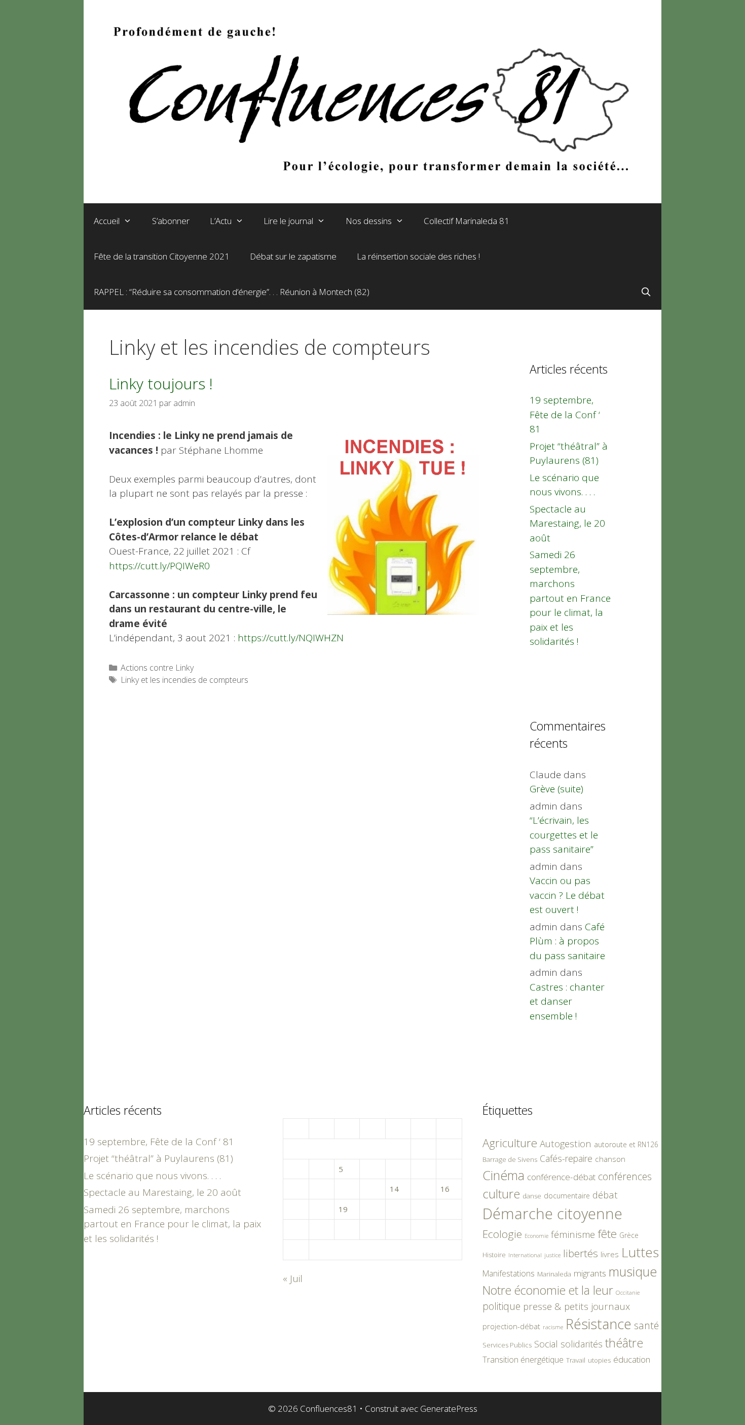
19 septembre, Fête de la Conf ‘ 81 (565, 414)
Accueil (107, 221)
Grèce (629, 1235)
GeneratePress (448, 1408)
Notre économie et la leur (547, 1290)
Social (546, 1344)
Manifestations (508, 1273)
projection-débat (511, 1326)
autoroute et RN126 (626, 1144)
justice (552, 1255)
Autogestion (565, 1143)
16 (445, 1189)
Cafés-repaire (566, 1158)
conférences (625, 1176)
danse (532, 1195)
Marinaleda (554, 1273)
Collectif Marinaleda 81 (466, 221)
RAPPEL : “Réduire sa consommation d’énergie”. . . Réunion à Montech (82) (231, 292)
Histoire (494, 1254)
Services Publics (507, 1345)
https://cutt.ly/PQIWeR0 (159, 565)
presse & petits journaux (576, 1306)
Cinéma (503, 1175)
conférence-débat (561, 1177)
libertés (580, 1253)
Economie (536, 1235)
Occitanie (628, 1292)
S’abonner (171, 221)
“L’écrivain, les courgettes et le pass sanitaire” (564, 835)
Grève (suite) (556, 788)
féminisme (573, 1234)
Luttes (640, 1252)
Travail (575, 1360)
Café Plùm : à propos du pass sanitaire (567, 941)
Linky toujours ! (161, 383)
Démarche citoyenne (552, 1213)
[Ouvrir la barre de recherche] (645, 292)
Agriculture (509, 1143)
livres (610, 1254)
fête (607, 1233)
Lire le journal (288, 221)
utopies (599, 1360)
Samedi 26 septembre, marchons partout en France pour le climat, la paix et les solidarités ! (570, 598)
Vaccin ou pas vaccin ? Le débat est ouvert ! (567, 895)
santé (646, 1325)
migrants (590, 1273)
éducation (631, 1359)
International (525, 1255)
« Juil (293, 1278)
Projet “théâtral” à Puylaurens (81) (158, 1158)
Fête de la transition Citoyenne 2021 (162, 256)
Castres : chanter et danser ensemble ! (567, 1001)
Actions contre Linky (157, 667)
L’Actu (221, 221)
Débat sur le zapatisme (293, 256)
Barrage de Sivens (509, 1159)
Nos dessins (369, 221)
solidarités (582, 1344)
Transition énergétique (523, 1359)
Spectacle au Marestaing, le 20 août (567, 523)
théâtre (624, 1343)
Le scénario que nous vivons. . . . (152, 1175)
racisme (553, 1327)
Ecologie (502, 1234)
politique (501, 1306)
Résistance (598, 1323)
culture (501, 1193)
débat (605, 1194)
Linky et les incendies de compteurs (184, 679)
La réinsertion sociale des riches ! (418, 256)
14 (394, 1189)
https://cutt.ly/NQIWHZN (291, 637)
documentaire (567, 1195)
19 (343, 1209)
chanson (610, 1159)
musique (633, 1271)
